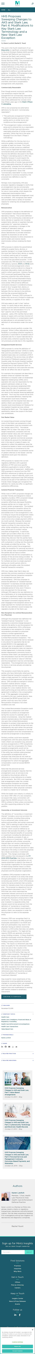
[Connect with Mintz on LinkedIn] (15, 1316)
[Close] (33, 1330)
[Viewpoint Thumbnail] (17, 1143)
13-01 (20, 264)
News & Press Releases (17, 1301)
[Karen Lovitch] (5, 1196)
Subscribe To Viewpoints (12, 996)
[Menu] (3, 3)
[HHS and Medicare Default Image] (17, 1078)
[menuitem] (3, 10)
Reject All (17, 1346)
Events (17, 1304)
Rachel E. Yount (20, 43)
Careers (17, 1288)
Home (3, 10)
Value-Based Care (7, 1029)
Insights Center (17, 1298)
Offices (17, 1282)
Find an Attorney (17, 1285)
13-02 (27, 264)
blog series (5, 50)
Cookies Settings (17, 1342)
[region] (17, 1340)
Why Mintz (17, 1271)
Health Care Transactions (9, 1026)
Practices (17, 1266)
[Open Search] (33, 3)
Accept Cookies (17, 1351)
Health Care (5, 1017)
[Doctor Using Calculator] (17, 1111)
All (9, 10)
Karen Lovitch (9, 43)
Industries (17, 1268)
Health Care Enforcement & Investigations (15, 1024)
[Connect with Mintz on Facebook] (20, 1316)
